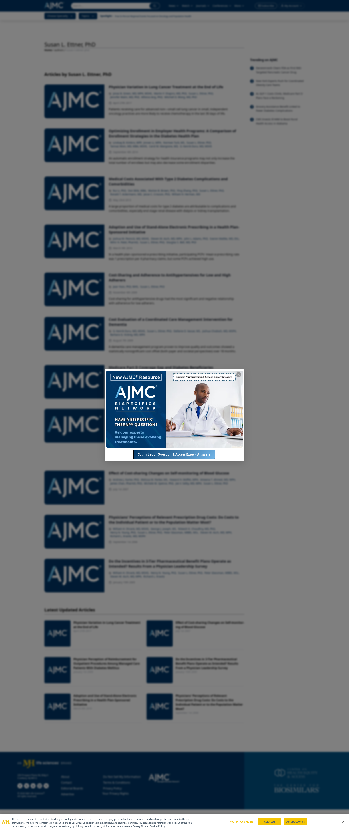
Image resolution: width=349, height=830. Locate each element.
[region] (174, 822)
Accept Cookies (295, 821)
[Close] (343, 821)
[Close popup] (238, 374)
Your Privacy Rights (241, 821)
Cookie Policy (157, 826)
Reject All (269, 821)
